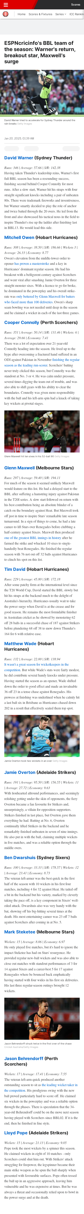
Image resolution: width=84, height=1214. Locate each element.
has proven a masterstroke (31, 263)
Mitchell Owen (19, 237)
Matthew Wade (20, 643)
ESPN (23, 4)
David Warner (18, 157)
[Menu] (6, 4)
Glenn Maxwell (19, 467)
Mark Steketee (19, 931)
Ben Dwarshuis (20, 857)
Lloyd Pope (16, 1132)
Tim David (14, 569)
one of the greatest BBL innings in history (32, 537)
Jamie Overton (19, 772)
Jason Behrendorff (23, 1058)
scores (75, 4)
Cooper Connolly (21, 322)
